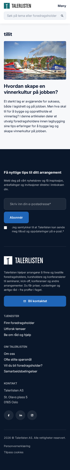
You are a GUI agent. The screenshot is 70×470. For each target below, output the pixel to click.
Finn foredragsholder (19, 323)
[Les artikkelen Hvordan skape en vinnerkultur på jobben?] (35, 80)
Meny (62, 6)
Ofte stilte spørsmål (18, 359)
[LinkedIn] (20, 415)
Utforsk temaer (15, 329)
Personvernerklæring (17, 446)
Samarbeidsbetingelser (20, 371)
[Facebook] (9, 415)
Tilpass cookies (13, 452)
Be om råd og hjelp (17, 335)
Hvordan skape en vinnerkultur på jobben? (31, 89)
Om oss (9, 354)
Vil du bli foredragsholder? (23, 365)
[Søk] (62, 15)
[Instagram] (32, 415)
